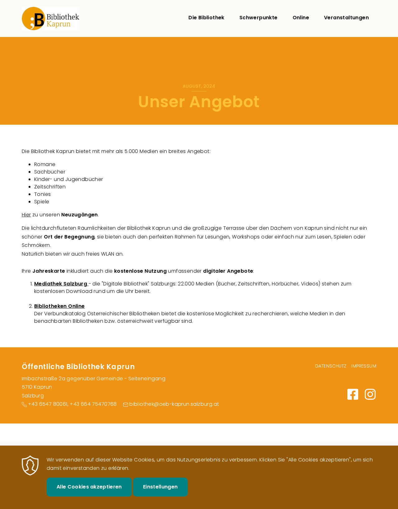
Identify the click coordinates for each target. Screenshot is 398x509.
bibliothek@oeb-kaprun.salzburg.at (174, 404)
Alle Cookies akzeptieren (89, 486)
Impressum (363, 366)
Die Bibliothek (206, 17)
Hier (26, 214)
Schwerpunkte (258, 17)
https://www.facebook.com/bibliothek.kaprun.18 (352, 394)
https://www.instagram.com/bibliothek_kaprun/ (370, 394)
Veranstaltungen (346, 17)
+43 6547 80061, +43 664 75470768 (72, 404)
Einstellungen (160, 486)
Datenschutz (330, 366)
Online (301, 17)
